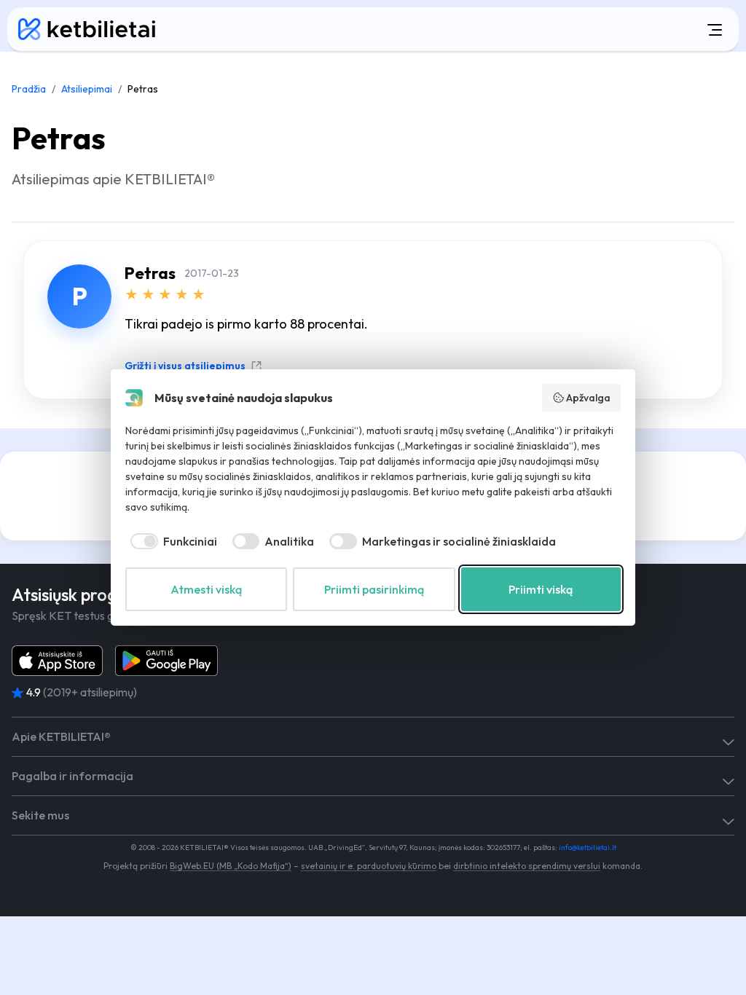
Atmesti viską (206, 589)
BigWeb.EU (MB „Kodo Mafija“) (230, 865)
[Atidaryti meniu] (460, 29)
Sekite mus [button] (40, 815)
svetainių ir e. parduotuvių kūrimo (368, 865)
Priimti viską (541, 589)
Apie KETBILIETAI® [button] (61, 737)
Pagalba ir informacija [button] (72, 776)
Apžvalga (588, 397)
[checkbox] (171, 541)
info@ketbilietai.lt (587, 847)
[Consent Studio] (134, 397)
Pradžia (29, 88)
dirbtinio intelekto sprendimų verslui (526, 865)
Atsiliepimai (86, 88)
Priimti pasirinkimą (374, 589)
